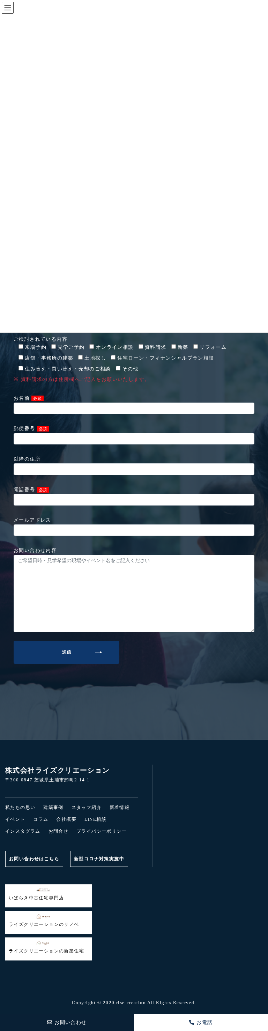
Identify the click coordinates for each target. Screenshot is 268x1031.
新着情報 (120, 807)
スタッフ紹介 (87, 807)
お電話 (204, 1022)
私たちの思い (20, 807)
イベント (15, 819)
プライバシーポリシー (101, 831)
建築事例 (53, 807)
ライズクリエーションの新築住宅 (46, 950)
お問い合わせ (70, 1022)
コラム (40, 819)
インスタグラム (22, 831)
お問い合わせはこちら (34, 858)
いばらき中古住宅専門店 (36, 897)
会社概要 (66, 819)
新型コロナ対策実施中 (99, 858)
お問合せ (59, 831)
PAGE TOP (10, 997)
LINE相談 (95, 819)
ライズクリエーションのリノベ (44, 924)
